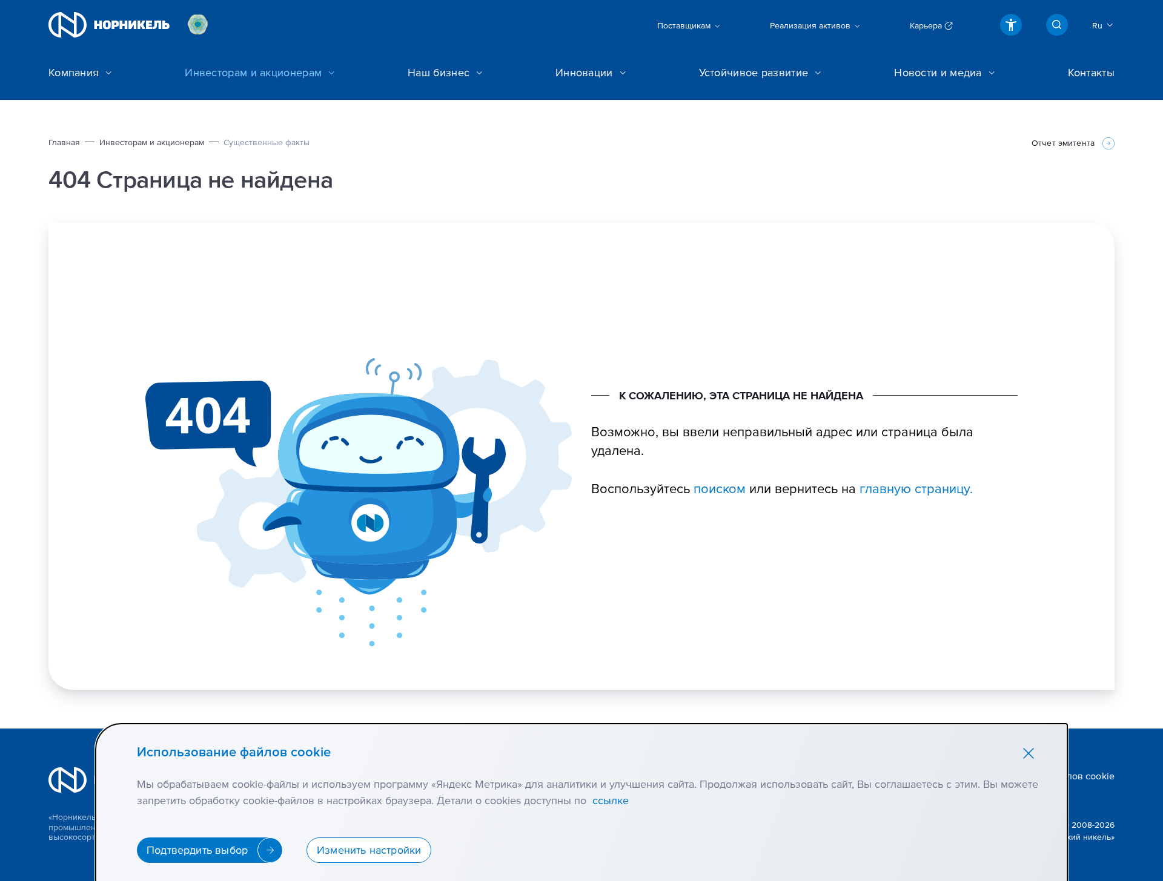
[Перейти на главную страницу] (109, 25)
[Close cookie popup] (1028, 752)
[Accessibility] (1011, 25)
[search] (1057, 25)
